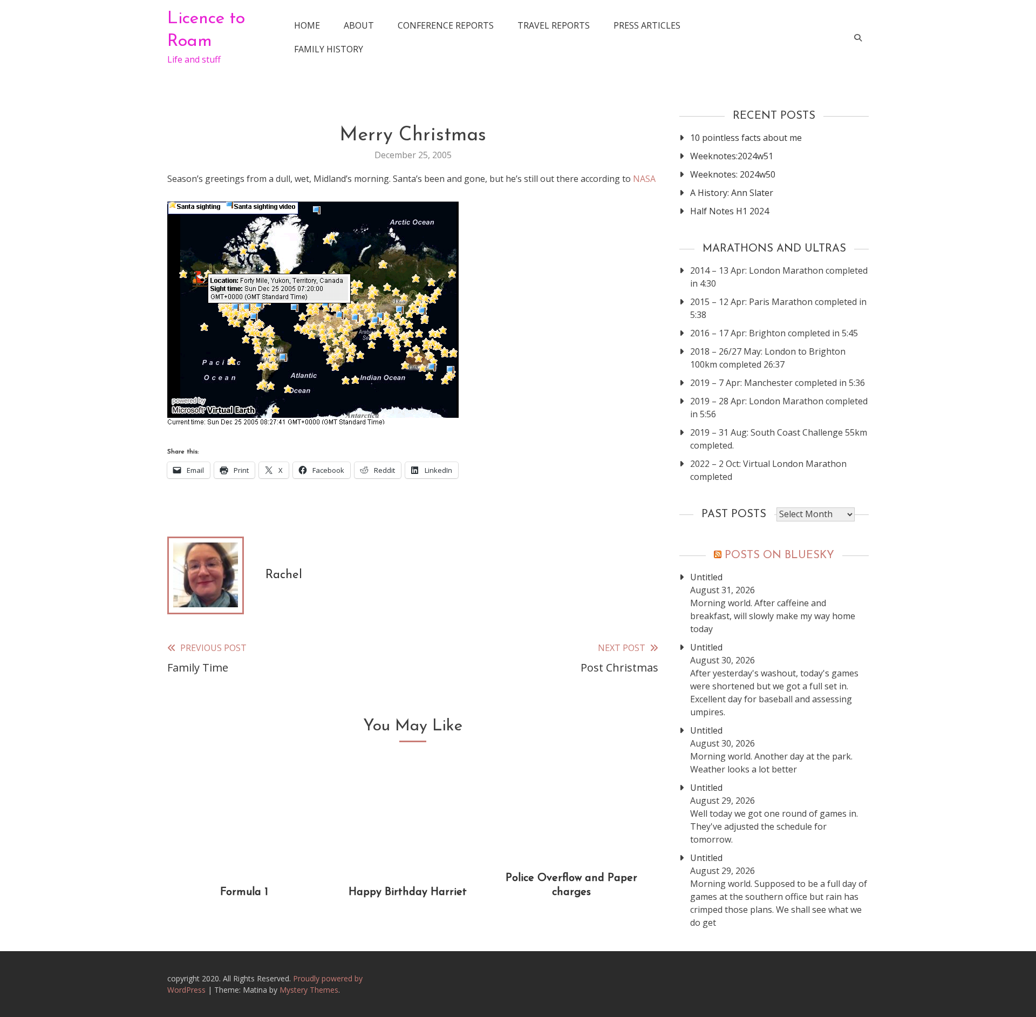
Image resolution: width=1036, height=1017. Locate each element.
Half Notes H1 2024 (729, 211)
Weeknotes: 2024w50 (732, 174)
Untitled (706, 577)
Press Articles (647, 25)
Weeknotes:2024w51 (731, 156)
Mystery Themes (309, 990)
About (359, 25)
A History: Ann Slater (731, 193)
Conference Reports (446, 25)
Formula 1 (244, 892)
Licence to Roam (206, 30)
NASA (644, 179)
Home (307, 25)
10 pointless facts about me (746, 138)
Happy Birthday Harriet (408, 892)
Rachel (283, 575)
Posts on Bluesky (779, 555)
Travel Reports (553, 25)
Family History (328, 49)
